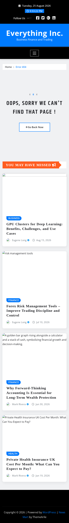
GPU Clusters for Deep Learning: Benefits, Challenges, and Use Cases (34, 228)
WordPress (49, 512)
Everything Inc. (34, 33)
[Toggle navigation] (34, 53)
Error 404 (21, 66)
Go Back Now (35, 127)
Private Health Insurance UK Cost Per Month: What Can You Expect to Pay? (33, 464)
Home (8, 66)
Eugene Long (19, 240)
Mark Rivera (19, 404)
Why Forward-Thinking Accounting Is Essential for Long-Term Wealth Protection (31, 392)
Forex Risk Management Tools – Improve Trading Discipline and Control (33, 310)
